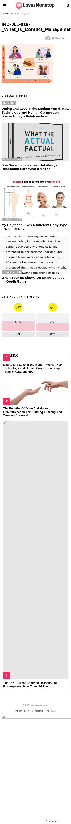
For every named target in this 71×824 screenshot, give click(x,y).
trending (8, 103)
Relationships (12, 159)
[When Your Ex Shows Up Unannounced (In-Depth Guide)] (35, 255)
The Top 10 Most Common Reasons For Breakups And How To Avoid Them (30, 684)
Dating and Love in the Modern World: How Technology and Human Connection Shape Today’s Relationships (35, 112)
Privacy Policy (22, 711)
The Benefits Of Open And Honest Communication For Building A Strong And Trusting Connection (32, 412)
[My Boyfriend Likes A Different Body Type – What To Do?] (35, 198)
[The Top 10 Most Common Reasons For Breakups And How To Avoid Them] (35, 550)
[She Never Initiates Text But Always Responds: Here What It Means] (35, 142)
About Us (51, 711)
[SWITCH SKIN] (68, 5)
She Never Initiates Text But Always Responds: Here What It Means (29, 167)
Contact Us (37, 711)
